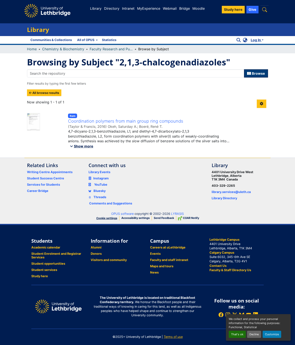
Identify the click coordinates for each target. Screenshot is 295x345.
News (154, 272)
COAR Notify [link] (190, 218)
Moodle (198, 8)
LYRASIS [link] (177, 213)
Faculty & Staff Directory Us (230, 270)
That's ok (237, 334)
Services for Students (43, 184)
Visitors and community (109, 260)
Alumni (96, 247)
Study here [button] (233, 9)
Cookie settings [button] (106, 218)
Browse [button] (258, 73)
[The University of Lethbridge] (58, 306)
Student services (44, 270)
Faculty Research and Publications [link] (111, 49)
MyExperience (148, 8)
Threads (99, 197)
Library (96, 8)
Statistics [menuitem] (109, 40)
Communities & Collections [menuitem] (51, 40)
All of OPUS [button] (85, 40)
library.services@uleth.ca (231, 192)
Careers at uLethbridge (168, 247)
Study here (39, 276)
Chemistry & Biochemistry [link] (63, 49)
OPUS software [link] (122, 213)
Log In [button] (256, 40)
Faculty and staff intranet (169, 260)
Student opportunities (48, 263)
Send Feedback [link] (164, 218)
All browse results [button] (45, 93)
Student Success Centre (45, 178)
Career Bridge (37, 191)
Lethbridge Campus (224, 239)
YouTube (100, 184)
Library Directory (224, 198)
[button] (264, 9)
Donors (96, 253)
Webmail (170, 8)
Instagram (101, 178)
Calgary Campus (221, 252)
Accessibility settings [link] (135, 218)
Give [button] (252, 9)
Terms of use (173, 337)
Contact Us (218, 265)
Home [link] (32, 49)
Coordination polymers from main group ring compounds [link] (125, 121)
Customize (272, 334)
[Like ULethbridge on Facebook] (220, 314)
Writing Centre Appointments (50, 172)
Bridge (184, 8)
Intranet (128, 8)
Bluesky (99, 191)
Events (155, 253)
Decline (254, 334)
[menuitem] (87, 40)
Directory (111, 8)
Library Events (99, 172)
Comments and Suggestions (110, 203)
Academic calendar (45, 247)
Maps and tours (161, 266)
